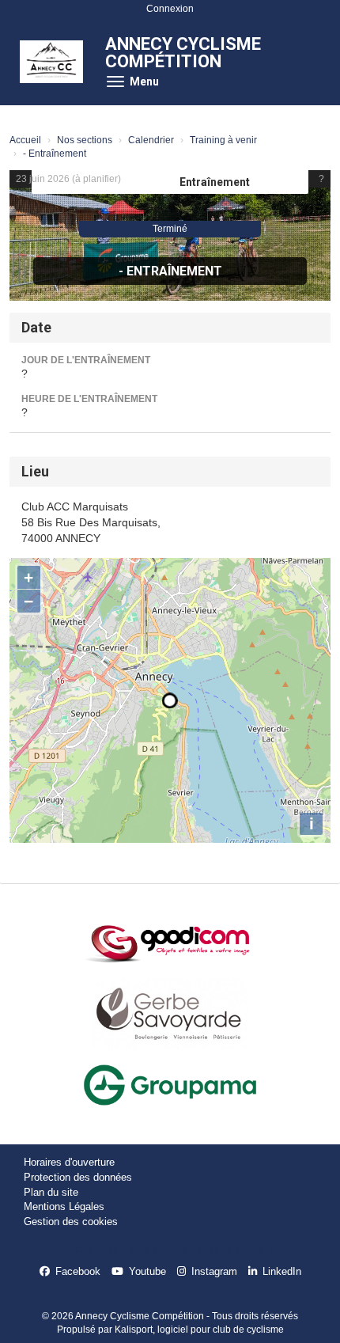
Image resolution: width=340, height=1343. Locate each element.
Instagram (214, 1271)
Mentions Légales (64, 1206)
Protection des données (78, 1177)
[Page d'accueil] (51, 61)
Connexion (170, 8)
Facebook (77, 1271)
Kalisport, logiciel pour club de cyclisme (199, 1329)
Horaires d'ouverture (69, 1162)
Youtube (147, 1271)
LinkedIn (282, 1271)
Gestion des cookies (71, 1221)
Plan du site (51, 1192)
